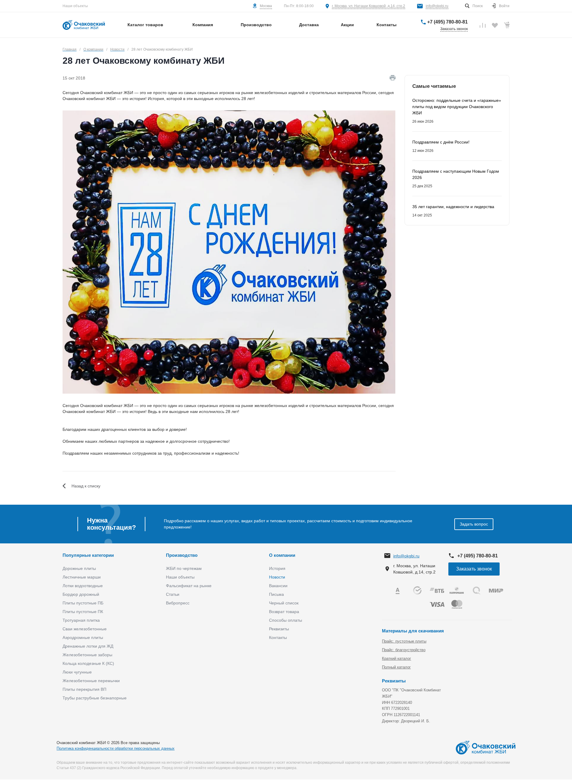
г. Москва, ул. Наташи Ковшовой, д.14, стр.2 (368, 6)
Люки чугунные (77, 672)
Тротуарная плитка (81, 620)
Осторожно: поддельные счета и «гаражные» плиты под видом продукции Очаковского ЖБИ (456, 106)
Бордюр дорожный (81, 594)
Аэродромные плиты (83, 637)
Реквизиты (279, 628)
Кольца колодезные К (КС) (88, 663)
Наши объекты (75, 6)
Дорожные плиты (79, 568)
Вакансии (278, 585)
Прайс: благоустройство (403, 650)
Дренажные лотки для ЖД (88, 646)
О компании (282, 555)
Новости (277, 577)
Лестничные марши (82, 577)
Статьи (172, 594)
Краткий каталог (396, 658)
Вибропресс (177, 603)
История (277, 568)
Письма (276, 594)
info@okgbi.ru (437, 6)
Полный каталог (396, 667)
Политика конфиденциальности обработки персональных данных (116, 748)
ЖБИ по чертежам (184, 568)
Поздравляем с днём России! (441, 142)
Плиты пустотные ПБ (83, 603)
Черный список (284, 603)
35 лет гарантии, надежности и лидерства (453, 206)
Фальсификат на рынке (189, 585)
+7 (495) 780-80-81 (447, 21)
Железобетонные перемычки (91, 680)
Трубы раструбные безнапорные (95, 698)
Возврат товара (284, 611)
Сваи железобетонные (85, 628)
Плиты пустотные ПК (83, 611)
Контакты (278, 637)
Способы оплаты (285, 620)
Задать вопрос (474, 524)
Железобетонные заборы (87, 654)
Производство (182, 555)
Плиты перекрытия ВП (84, 689)
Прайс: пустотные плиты (404, 641)
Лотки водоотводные (83, 585)
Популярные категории (88, 555)
